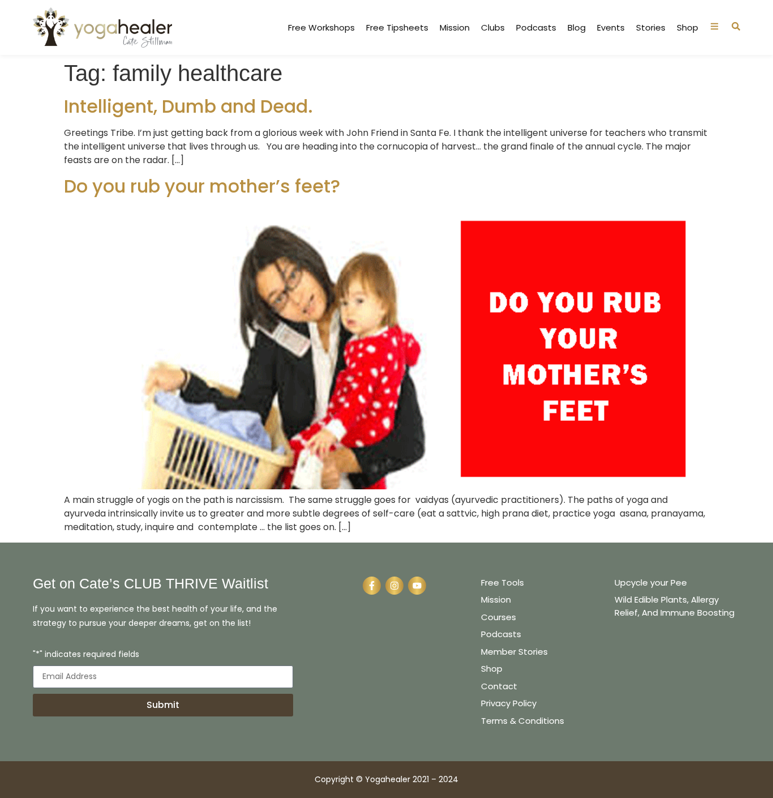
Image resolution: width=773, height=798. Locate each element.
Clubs (493, 27)
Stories (650, 27)
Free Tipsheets (397, 27)
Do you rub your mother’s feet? (202, 186)
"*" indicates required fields (86, 655)
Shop (687, 27)
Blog (577, 27)
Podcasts (536, 27)
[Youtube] (417, 586)
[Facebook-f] (372, 586)
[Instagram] (394, 586)
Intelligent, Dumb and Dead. (188, 106)
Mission (455, 27)
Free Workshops (321, 27)
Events (611, 27)
